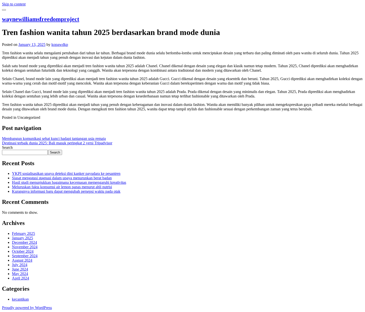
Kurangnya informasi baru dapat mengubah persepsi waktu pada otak (66, 191)
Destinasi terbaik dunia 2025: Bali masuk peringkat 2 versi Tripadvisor (57, 143)
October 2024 (23, 251)
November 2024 (24, 247)
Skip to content (14, 4)
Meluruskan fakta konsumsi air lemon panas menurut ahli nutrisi (62, 187)
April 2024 (20, 278)
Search (7, 147)
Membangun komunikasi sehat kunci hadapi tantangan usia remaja (54, 138)
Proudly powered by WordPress (27, 308)
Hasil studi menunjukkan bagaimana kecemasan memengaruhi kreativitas (69, 182)
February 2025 (23, 233)
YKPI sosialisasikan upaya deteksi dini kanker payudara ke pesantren (66, 173)
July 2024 (19, 265)
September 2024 (24, 256)
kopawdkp (59, 44)
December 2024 (24, 242)
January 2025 (22, 238)
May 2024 (20, 274)
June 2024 (20, 269)
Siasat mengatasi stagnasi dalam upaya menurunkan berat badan (62, 178)
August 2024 (22, 260)
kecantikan (20, 299)
